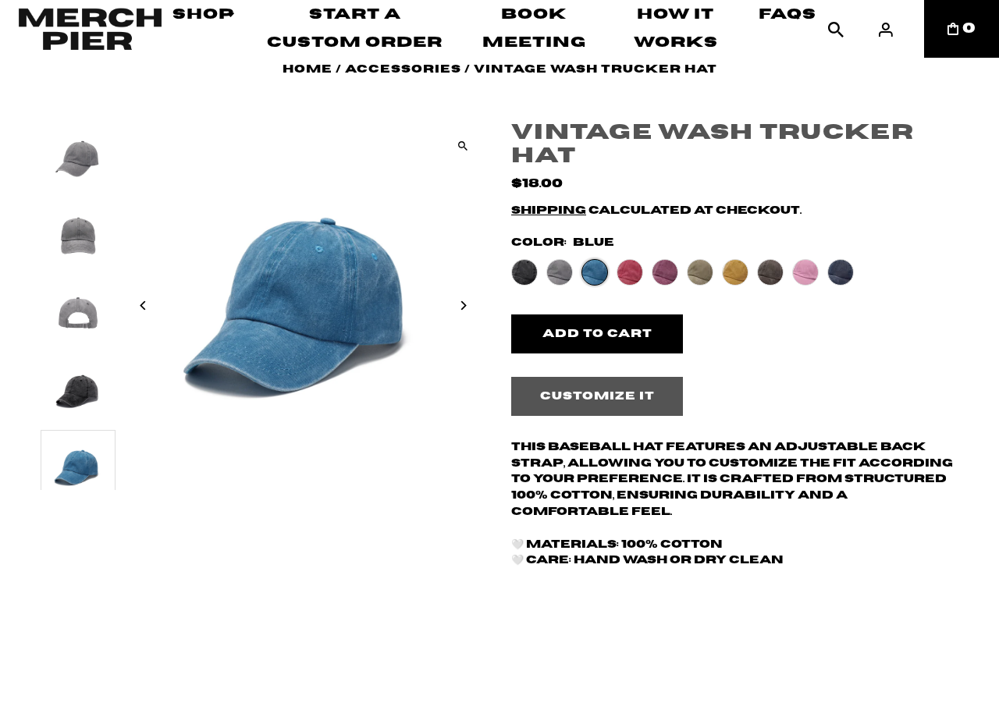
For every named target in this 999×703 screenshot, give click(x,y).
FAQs (787, 14)
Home (307, 69)
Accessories (403, 69)
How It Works (676, 28)
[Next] (462, 305)
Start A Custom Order (355, 28)
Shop (203, 14)
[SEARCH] (836, 28)
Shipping (548, 210)
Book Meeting (534, 28)
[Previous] (144, 305)
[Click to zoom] (462, 146)
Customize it (597, 396)
